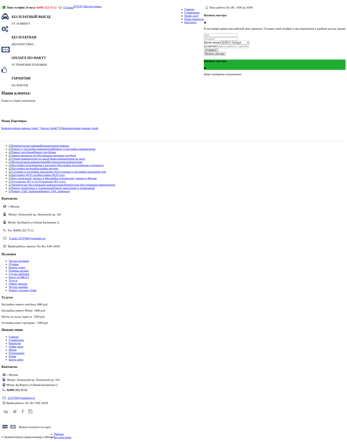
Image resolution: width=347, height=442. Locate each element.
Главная (13, 336)
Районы (59, 434)
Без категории (62, 437)
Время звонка (212, 42)
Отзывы (68, 7)
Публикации (16, 353)
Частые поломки (19, 261)
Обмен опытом (18, 283)
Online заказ (16, 346)
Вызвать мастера (214, 53)
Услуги (13, 280)
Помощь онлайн (19, 270)
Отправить (211, 50)
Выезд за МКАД (19, 277)
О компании (16, 340)
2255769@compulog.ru (21, 397)
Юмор (12, 356)
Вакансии (15, 343)
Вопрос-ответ (17, 267)
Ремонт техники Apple (23, 290)
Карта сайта (16, 359)
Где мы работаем (19, 274)
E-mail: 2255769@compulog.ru (27, 238)
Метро (13, 349)
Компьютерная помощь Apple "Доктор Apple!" (30, 128)
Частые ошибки (18, 287)
